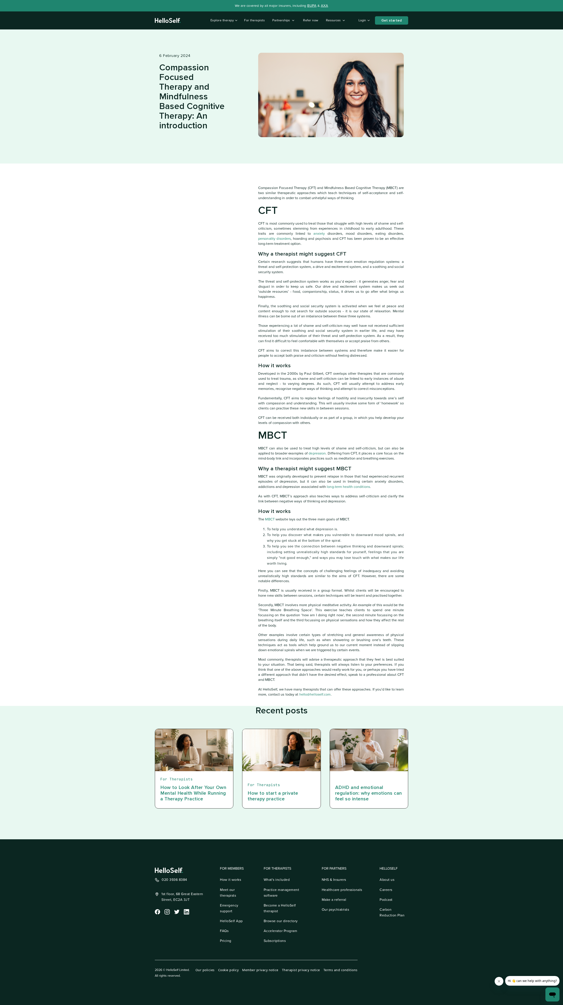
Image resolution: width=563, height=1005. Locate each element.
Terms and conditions (341, 970)
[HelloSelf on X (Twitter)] (176, 911)
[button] (223, 20)
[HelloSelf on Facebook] (157, 911)
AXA (324, 6)
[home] (168, 20)
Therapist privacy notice (301, 970)
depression (317, 453)
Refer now (310, 20)
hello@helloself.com (315, 694)
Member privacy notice (260, 970)
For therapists (254, 20)
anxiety (319, 233)
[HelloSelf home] (169, 870)
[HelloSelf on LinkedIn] (186, 911)
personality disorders (274, 238)
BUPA (311, 6)
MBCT (269, 519)
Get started (391, 20)
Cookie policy (228, 970)
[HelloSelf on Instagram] (167, 911)
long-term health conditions (348, 487)
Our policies (205, 970)
